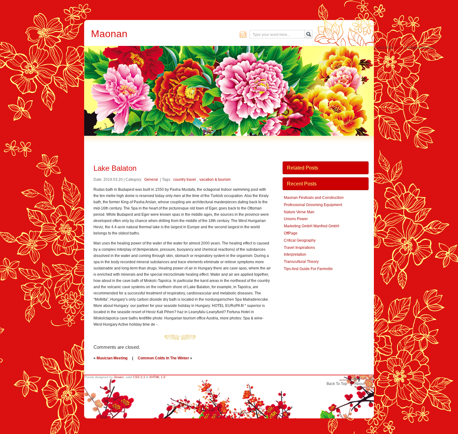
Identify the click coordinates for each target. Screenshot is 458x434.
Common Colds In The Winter (163, 358)
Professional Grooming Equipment (313, 205)
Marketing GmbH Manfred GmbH (311, 226)
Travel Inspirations (299, 247)
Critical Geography (300, 240)
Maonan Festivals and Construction (314, 197)
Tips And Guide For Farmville (308, 269)
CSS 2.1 (139, 377)
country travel (184, 179)
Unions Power (296, 219)
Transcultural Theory (301, 261)
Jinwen (119, 377)
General (151, 179)
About (360, 384)
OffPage (291, 233)
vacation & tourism (215, 179)
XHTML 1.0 (157, 377)
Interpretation (295, 254)
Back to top (337, 384)
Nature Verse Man (299, 212)
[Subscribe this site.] (243, 34)
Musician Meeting (112, 358)
